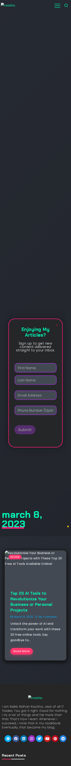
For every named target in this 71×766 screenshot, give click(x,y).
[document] (35, 383)
